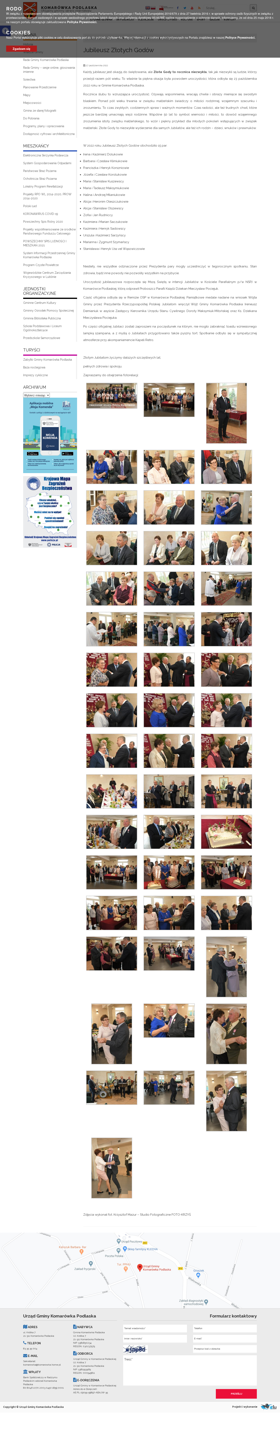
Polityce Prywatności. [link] (240, 37)
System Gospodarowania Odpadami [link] (47, 163)
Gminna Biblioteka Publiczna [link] (42, 318)
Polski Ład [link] (30, 206)
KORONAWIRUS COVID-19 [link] (40, 213)
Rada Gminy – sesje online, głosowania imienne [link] (49, 69)
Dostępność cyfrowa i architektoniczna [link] (49, 134)
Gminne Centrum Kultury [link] (39, 302)
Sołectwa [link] (29, 79)
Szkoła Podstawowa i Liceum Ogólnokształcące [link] (42, 328)
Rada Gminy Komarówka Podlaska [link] (46, 60)
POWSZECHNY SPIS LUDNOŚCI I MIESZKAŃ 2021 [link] (44, 243)
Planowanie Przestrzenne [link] (39, 87)
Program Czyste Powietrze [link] (41, 265)
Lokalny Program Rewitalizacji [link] (43, 186)
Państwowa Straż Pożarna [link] (39, 171)
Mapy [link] (27, 95)
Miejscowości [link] (32, 102)
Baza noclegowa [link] (34, 367)
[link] (50, 436)
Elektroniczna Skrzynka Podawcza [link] (45, 155)
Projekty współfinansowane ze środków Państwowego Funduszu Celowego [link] (49, 231)
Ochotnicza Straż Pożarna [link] (40, 178)
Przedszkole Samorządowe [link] (41, 338)
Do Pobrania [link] (31, 118)
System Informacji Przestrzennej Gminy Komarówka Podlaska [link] (49, 255)
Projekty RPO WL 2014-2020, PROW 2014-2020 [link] (47, 196)
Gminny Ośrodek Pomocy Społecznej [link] (48, 310)
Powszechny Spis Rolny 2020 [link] (43, 221)
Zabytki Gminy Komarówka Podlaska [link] (47, 359)
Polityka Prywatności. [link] (82, 22)
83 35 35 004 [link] (30, 1348)
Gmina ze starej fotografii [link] (39, 110)
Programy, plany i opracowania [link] (43, 126)
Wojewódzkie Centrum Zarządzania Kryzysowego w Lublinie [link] (47, 274)
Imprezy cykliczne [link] (35, 375)
